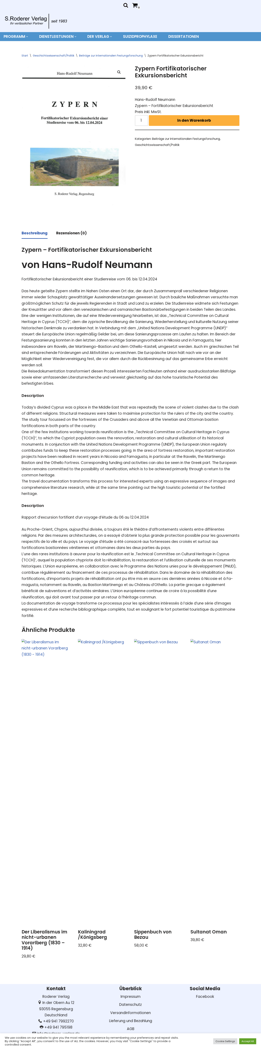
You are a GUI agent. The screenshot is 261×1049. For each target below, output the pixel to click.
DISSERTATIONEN (183, 36)
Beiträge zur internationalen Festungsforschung (111, 55)
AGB (130, 1028)
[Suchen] (125, 5)
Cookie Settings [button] (225, 1041)
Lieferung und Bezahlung (130, 1020)
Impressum (131, 996)
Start (25, 55)
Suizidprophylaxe (140, 36)
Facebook (205, 996)
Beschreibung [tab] (35, 233)
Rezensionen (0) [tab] (71, 233)
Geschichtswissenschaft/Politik (53, 55)
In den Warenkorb (194, 120)
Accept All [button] (248, 1041)
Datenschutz (130, 1004)
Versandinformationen (130, 1012)
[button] (27, 37)
